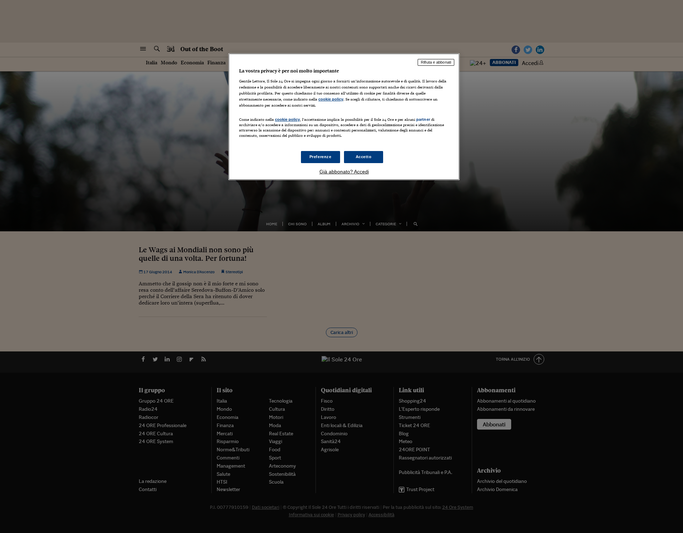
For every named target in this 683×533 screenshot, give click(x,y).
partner (423, 119)
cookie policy (330, 99)
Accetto (364, 157)
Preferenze (320, 157)
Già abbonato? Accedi (344, 171)
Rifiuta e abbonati (436, 62)
